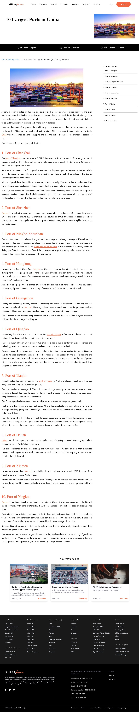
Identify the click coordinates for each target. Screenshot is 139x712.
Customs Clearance (10, 655)
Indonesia (52, 642)
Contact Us (112, 679)
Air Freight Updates (120, 648)
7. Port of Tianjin (109, 104)
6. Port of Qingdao (110, 98)
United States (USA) (54, 627)
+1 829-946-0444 (90, 690)
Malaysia (73, 624)
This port (5, 213)
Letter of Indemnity (98, 649)
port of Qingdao (54, 334)
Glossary (117, 636)
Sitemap (83, 708)
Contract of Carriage (99, 642)
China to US (30, 630)
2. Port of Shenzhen (110, 76)
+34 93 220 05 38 (82, 682)
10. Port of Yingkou (110, 121)
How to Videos (119, 627)
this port (36, 269)
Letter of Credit (97, 630)
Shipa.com (74, 708)
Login (111, 4)
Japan (50, 646)
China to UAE (31, 649)
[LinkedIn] (10, 689)
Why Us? (86, 4)
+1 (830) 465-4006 (86, 678)
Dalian (4, 440)
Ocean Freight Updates (122, 652)
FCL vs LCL (8, 658)
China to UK (30, 639)
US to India (30, 642)
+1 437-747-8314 (81, 686)
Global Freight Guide (121, 633)
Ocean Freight (9, 633)
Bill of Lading (97, 624)
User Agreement (109, 708)
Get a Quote (9, 624)
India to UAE (30, 633)
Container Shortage (121, 655)
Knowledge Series (13, 60)
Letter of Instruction (98, 646)
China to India (31, 627)
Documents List (119, 624)
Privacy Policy (122, 708)
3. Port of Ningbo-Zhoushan (113, 82)
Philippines (52, 652)
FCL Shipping (9, 639)
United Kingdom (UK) (55, 639)
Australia (51, 633)
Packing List (96, 639)
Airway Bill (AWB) (98, 627)
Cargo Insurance (10, 652)
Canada (51, 630)
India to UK (30, 636)
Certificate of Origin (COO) (101, 633)
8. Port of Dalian (109, 109)
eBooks (117, 639)
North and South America (45, 246)
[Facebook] (6, 689)
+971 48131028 (80, 694)
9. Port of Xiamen (109, 115)
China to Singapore (32, 652)
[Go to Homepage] (16, 4)
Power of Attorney (98, 636)
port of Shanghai (12, 158)
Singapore (74, 633)
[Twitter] (14, 689)
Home (3, 60)
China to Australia (32, 646)
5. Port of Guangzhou (111, 93)
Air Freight (8, 642)
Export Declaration (98, 652)
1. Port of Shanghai (110, 70)
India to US (30, 624)
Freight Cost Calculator (12, 627)
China (4, 134)
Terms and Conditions (95, 708)
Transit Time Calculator (12, 630)
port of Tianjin (45, 381)
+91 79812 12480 (80, 698)
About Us (111, 675)
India (50, 636)
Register (123, 4)
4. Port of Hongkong (110, 87)
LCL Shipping (9, 636)
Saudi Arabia (53, 649)
